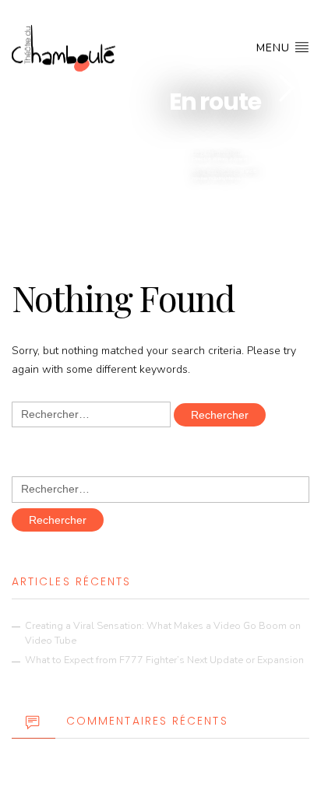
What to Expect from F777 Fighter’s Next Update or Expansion (164, 659)
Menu (275, 47)
